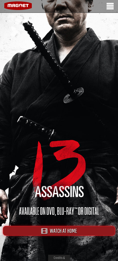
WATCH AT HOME (62, 230)
